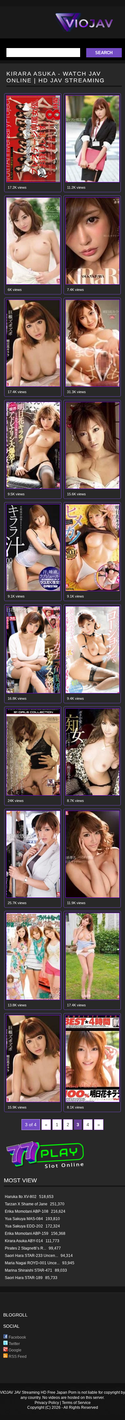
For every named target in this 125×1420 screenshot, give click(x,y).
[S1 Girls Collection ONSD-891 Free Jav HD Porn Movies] (33, 794)
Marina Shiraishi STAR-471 (28, 1270)
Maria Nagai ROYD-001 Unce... (32, 1263)
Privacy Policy (47, 1402)
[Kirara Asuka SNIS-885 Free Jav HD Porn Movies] (92, 691)
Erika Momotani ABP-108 (26, 1211)
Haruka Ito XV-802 (21, 1196)
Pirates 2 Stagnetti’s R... (25, 1248)
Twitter (14, 1344)
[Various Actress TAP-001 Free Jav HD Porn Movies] (33, 180)
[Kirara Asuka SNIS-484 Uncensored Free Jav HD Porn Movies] (92, 385)
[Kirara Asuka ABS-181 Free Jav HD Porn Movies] (33, 589)
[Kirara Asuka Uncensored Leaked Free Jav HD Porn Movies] (92, 487)
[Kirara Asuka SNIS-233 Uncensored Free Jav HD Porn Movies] (33, 385)
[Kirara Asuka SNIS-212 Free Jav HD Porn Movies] (92, 896)
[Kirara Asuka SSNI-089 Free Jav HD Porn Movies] (33, 487)
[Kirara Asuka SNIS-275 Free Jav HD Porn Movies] (33, 283)
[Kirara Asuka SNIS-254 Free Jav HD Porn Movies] (92, 998)
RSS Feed (17, 1356)
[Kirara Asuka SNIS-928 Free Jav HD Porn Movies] (33, 691)
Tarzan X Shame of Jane (26, 1204)
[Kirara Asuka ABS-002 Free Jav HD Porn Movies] (33, 998)
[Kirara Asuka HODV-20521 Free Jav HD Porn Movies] (92, 794)
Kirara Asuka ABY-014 (24, 1241)
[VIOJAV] (84, 27)
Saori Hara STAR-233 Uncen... (31, 1255)
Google (14, 1350)
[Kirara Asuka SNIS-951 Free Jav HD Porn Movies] (92, 589)
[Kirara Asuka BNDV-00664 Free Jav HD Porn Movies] (92, 1100)
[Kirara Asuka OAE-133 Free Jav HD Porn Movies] (92, 283)
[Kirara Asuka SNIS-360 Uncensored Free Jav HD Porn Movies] (92, 180)
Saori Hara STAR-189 (24, 1278)
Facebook (17, 1337)
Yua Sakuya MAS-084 (24, 1219)
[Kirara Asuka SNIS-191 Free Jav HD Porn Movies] (33, 896)
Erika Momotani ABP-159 (26, 1233)
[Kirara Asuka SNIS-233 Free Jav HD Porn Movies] (33, 1100)
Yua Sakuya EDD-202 (24, 1226)
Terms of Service (76, 1402)
